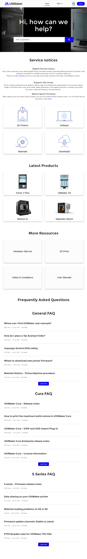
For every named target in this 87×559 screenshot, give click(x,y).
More (58, 3)
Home (47, 3)
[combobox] (39, 39)
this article (48, 99)
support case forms (60, 87)
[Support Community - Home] (13, 4)
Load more (43, 383)
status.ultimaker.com (21, 76)
